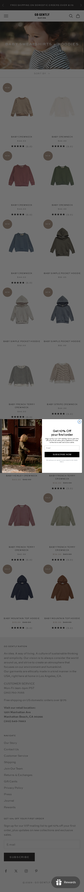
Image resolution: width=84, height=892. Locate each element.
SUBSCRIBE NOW (62, 455)
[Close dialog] (79, 421)
